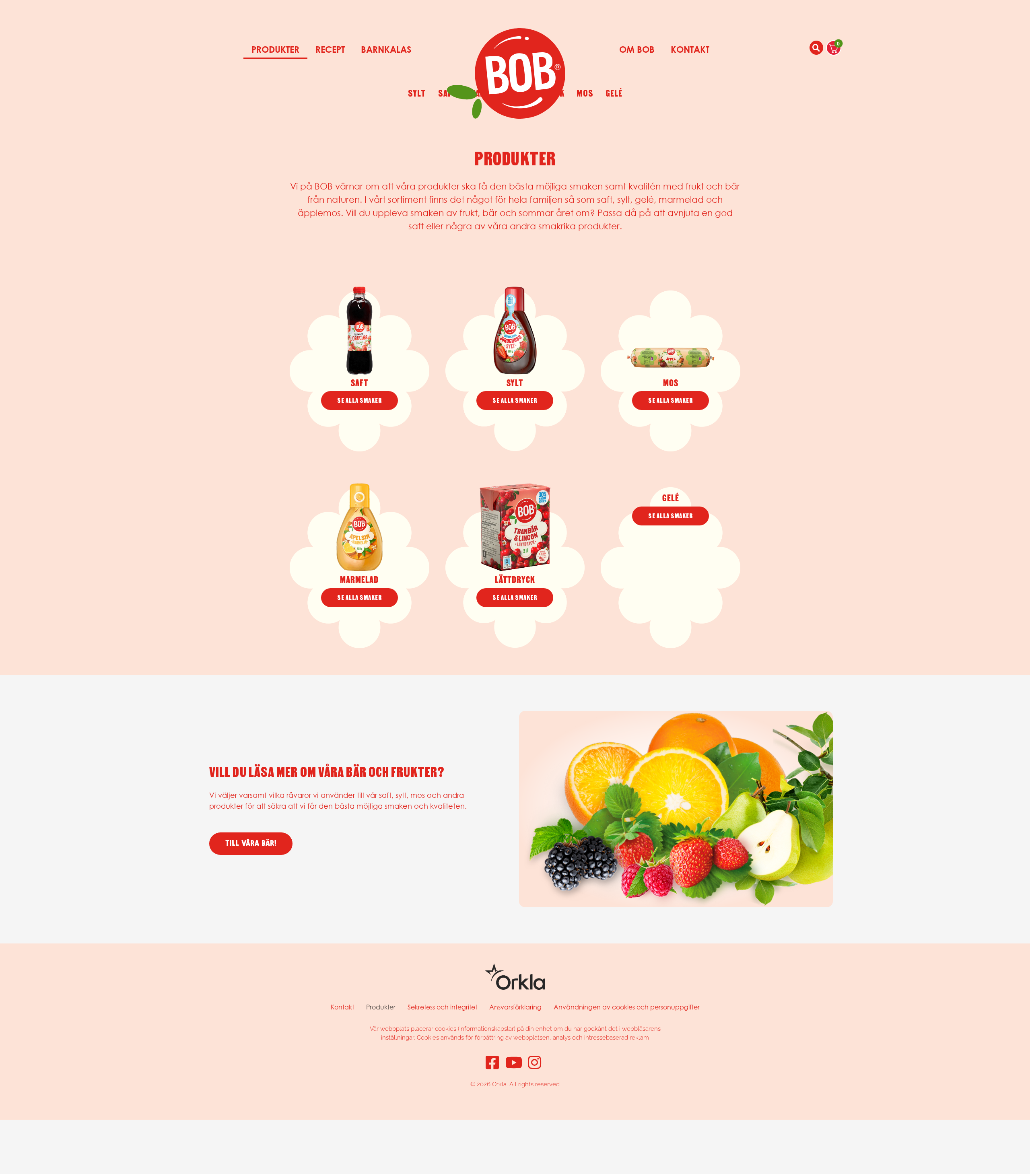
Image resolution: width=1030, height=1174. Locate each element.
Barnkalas (386, 49)
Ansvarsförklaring (515, 1007)
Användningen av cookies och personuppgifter (627, 1007)
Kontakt (690, 49)
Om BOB (637, 49)
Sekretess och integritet (442, 1007)
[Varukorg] (833, 48)
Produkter (275, 49)
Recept (330, 49)
